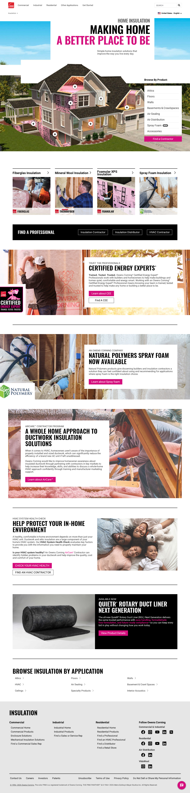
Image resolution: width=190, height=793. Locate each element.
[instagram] (150, 732)
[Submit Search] (179, 5)
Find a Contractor (163, 139)
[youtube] (157, 732)
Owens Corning (11, 5)
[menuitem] (163, 91)
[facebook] (143, 732)
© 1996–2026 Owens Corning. (22, 785)
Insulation (12, 13)
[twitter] (171, 732)
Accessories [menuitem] (154, 131)
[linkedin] (164, 732)
